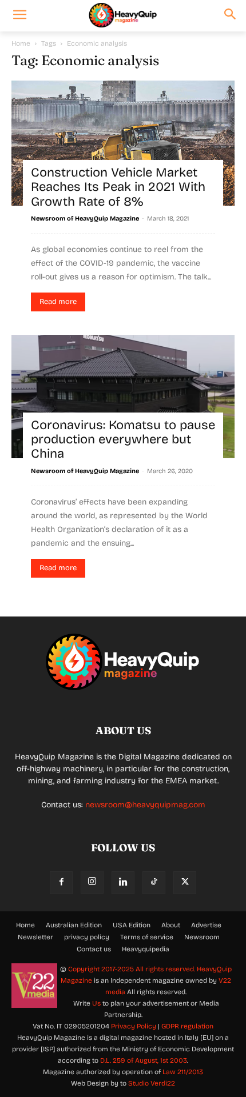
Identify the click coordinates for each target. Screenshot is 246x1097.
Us (96, 1003)
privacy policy (86, 937)
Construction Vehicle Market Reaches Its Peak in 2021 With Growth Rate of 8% (118, 187)
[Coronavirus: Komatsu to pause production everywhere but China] (123, 396)
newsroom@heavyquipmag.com (145, 805)
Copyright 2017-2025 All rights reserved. (132, 969)
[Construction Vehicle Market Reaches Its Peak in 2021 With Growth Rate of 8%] (123, 143)
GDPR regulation (187, 1026)
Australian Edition (74, 925)
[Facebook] (61, 882)
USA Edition (131, 925)
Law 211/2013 (182, 1072)
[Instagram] (92, 882)
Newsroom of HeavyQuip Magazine (85, 218)
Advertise (206, 925)
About (170, 925)
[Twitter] (184, 882)
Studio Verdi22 (151, 1083)
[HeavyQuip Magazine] (123, 15)
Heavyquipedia (145, 949)
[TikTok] (153, 882)
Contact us (94, 949)
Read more (58, 301)
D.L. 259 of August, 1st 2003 (143, 1060)
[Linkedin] (123, 882)
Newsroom (202, 937)
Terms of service (146, 937)
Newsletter (35, 937)
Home (20, 43)
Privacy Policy (133, 1026)
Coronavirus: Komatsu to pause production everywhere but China (123, 440)
